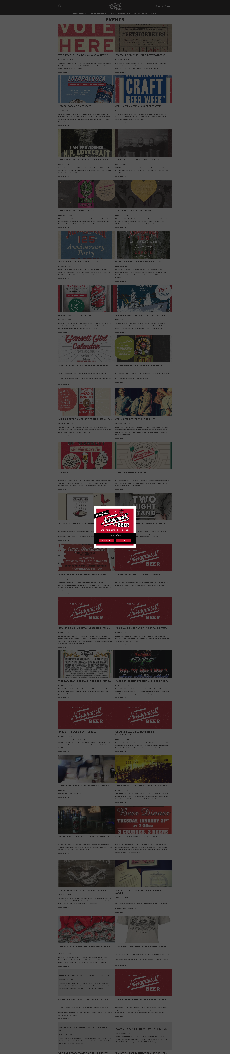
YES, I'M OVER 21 (106, 540)
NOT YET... (123, 540)
